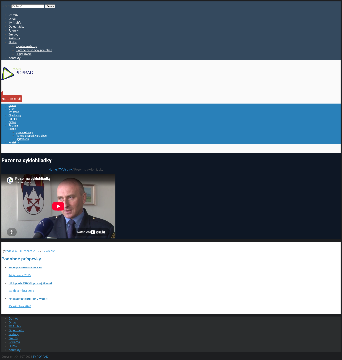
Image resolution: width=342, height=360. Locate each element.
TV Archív (15, 23)
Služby (13, 42)
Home (53, 169)
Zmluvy (13, 34)
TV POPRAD (40, 357)
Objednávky (16, 27)
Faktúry (14, 30)
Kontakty (14, 58)
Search (6, 6)
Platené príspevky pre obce (34, 50)
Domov (13, 15)
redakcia (11, 251)
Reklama (14, 38)
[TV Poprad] (17, 81)
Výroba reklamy (26, 46)
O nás (12, 19)
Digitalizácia (24, 54)
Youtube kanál (11, 99)
